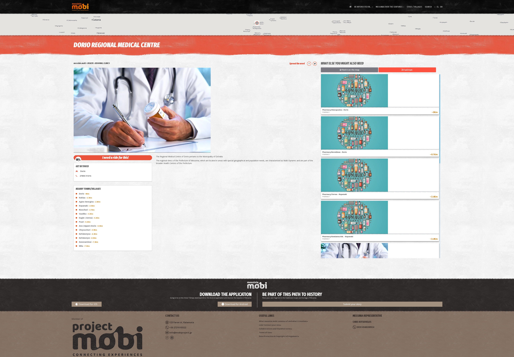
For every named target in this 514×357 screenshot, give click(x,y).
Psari (84, 222)
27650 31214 (85, 176)
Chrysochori (88, 230)
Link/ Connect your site (269, 325)
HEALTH (90, 63)
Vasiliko (86, 213)
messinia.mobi (80, 63)
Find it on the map (350, 70)
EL (438, 7)
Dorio (84, 193)
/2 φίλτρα (406, 69)
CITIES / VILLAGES (414, 6)
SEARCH (428, 6)
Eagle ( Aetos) (89, 218)
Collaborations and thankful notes (275, 329)
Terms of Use (265, 332)
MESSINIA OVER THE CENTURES (390, 6)
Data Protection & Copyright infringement (278, 336)
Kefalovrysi (88, 238)
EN (441, 7)
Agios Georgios (89, 201)
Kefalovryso (88, 234)
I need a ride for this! (115, 158)
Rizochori (87, 209)
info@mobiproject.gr (180, 332)
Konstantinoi (88, 242)
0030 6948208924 (365, 327)
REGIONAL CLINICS (102, 63)
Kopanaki (87, 205)
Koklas (85, 197)
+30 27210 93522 (177, 327)
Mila (84, 246)
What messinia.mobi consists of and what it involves (283, 321)
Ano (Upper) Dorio (91, 226)
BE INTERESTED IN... (363, 6)
